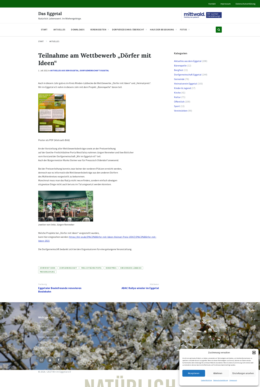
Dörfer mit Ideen (47, 268)
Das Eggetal (50, 13)
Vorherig (42, 284)
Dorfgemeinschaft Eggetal (94, 70)
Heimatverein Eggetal (185, 83)
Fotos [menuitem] (183, 29)
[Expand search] (219, 30)
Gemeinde (179, 79)
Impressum (233, 380)
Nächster (154, 284)
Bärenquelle (180, 65)
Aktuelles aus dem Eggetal (64, 70)
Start (41, 41)
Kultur (177, 97)
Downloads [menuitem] (77, 29)
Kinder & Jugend (182, 88)
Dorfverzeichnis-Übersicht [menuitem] (128, 29)
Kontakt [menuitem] (212, 3)
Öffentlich (179, 101)
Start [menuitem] (44, 29)
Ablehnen (217, 373)
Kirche (177, 92)
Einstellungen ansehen (243, 373)
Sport (177, 106)
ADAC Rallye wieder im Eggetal (140, 288)
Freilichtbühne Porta (91, 268)
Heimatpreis (111, 268)
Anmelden (43, 342)
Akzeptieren (193, 373)
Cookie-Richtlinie (206, 380)
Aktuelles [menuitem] (59, 29)
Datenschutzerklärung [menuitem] (245, 3)
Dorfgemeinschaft (68, 268)
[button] (253, 352)
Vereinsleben (180, 110)
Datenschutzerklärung (220, 380)
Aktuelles (54, 41)
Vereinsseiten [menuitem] (98, 29)
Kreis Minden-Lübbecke (130, 268)
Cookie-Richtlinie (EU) (48, 347)
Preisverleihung (47, 272)
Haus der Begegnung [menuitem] (162, 29)
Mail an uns (43, 326)
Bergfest (178, 70)
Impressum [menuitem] (226, 3)
